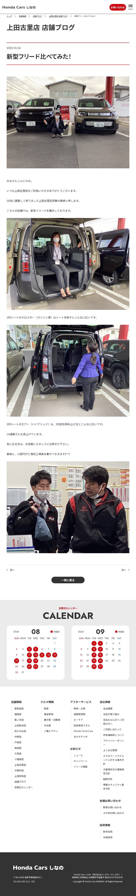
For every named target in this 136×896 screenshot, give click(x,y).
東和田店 (19, 708)
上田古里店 (20, 764)
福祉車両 (48, 714)
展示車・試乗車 (52, 719)
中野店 (17, 736)
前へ (12, 570)
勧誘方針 (107, 779)
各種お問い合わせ (110, 801)
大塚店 (17, 753)
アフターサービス (80, 702)
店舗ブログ (37, 16)
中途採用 (107, 837)
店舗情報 (22, 16)
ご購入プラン (51, 731)
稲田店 (17, 714)
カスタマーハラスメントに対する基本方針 (113, 759)
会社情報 (105, 702)
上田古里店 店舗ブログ (58, 16)
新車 (46, 708)
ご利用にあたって (112, 729)
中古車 (47, 725)
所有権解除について (113, 735)
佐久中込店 (20, 731)
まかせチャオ (81, 736)
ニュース (78, 755)
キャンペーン (80, 761)
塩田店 (17, 748)
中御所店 (19, 770)
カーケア (78, 719)
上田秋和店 (20, 776)
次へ (123, 570)
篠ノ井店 (19, 719)
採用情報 (105, 825)
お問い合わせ (118, 7)
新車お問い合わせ (112, 807)
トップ (9, 16)
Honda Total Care (83, 731)
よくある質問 (110, 750)
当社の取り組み (111, 714)
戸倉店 (17, 742)
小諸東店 (19, 759)
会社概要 (107, 708)
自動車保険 (79, 714)
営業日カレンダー (23, 787)
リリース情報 (80, 766)
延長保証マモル (82, 725)
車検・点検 (79, 708)
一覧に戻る (68, 580)
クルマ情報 (47, 702)
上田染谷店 (20, 725)
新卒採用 (107, 831)
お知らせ (75, 749)
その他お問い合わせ (113, 813)
